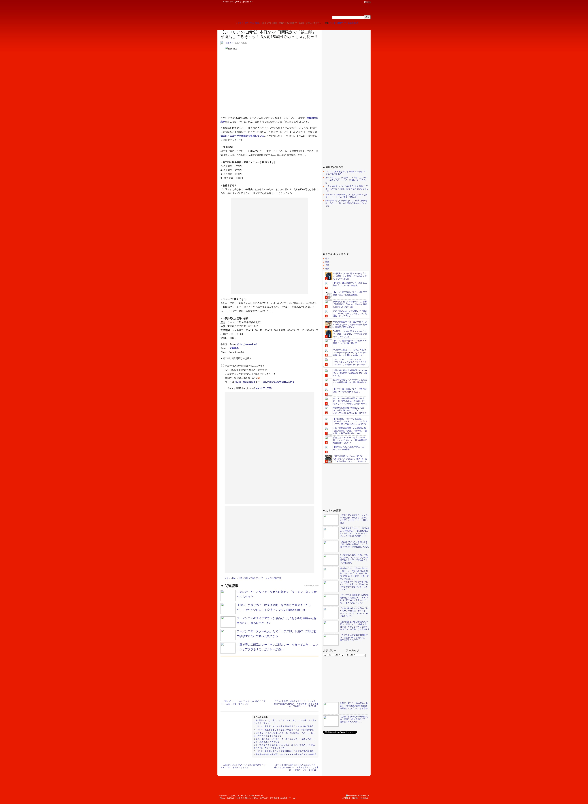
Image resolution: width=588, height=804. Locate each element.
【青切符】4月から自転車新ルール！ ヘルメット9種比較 (349, 448)
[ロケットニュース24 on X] (345, 2)
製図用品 (355, 798)
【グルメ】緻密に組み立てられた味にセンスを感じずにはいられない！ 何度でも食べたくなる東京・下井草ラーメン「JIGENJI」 (296, 704)
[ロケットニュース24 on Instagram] (354, 2)
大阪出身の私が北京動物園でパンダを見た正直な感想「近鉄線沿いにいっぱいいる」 (350, 373)
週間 (327, 262)
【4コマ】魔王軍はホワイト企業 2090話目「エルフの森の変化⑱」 (285, 726)
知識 (246, 578)
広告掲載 (274, 798)
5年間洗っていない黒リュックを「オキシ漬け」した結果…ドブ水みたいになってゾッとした (350, 276)
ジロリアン (255, 578)
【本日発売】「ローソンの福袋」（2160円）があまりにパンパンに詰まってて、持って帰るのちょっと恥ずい (350, 421)
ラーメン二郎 (267, 578)
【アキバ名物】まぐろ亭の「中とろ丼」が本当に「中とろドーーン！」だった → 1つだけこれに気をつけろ (354, 612)
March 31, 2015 (263, 388)
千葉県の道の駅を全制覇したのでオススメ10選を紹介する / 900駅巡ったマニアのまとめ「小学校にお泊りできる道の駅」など (285, 755)
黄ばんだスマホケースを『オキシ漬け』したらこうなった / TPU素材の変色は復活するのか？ (350, 440)
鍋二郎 (278, 578)
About (222, 798)
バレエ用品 (364, 798)
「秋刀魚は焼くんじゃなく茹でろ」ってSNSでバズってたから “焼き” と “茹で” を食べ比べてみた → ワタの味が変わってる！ (346, 460)
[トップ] (234, 23)
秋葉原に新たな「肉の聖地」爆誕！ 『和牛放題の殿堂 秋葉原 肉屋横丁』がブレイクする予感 (354, 706)
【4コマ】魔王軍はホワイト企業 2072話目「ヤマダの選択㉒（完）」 (350, 390)
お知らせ (231, 798)
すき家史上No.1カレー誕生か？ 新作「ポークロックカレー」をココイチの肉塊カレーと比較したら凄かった (350, 352)
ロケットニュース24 (253, 11)
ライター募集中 (336, 23)
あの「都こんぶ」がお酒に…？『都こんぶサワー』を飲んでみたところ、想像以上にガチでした (346, 180)
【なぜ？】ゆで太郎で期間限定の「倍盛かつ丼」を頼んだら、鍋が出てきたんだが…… (354, 637)
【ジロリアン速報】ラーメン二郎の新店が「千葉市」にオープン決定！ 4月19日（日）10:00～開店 (354, 519)
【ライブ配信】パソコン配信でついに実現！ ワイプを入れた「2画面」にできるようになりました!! (346, 188)
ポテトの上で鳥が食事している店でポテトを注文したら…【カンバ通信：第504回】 (346, 195)
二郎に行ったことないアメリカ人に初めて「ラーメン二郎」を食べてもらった (243, 702)
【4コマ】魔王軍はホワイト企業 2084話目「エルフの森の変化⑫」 (350, 341)
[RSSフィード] (362, 2)
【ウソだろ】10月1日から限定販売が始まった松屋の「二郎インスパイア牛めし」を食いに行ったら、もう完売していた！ (354, 599)
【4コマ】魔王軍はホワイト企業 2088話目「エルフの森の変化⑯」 (285, 751)
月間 (327, 265)
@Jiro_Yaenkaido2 (247, 344)
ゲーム (292, 798)
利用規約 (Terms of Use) (247, 798)
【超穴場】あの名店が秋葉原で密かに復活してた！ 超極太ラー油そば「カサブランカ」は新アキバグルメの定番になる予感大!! (354, 626)
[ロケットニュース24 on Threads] (351, 2)
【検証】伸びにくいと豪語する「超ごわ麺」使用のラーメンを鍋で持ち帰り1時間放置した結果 (354, 544)
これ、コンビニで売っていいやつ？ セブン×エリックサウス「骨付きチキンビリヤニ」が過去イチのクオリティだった (346, 363)
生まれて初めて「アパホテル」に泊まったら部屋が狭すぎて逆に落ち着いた (350, 381)
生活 (240, 578)
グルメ (227, 578)
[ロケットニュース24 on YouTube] (359, 2)
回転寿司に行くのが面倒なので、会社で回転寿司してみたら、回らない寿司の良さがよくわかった (346, 203)
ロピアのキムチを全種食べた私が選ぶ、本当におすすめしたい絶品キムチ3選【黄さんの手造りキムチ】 (284, 746)
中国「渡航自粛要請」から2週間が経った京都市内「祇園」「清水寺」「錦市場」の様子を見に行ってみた (350, 430)
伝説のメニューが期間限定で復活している (242, 135)
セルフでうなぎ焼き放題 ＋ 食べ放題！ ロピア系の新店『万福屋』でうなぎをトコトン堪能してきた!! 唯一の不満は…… (346, 402)
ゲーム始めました (351, 23)
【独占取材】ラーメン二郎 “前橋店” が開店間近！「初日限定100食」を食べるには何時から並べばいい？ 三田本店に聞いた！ (354, 532)
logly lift (315, 586)
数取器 (347, 798)
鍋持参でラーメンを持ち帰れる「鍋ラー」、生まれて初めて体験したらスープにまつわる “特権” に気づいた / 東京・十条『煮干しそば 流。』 (354, 573)
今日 (327, 258)
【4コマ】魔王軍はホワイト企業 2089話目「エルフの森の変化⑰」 (285, 730)
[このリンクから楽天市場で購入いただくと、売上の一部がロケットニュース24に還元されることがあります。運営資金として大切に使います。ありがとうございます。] (342, 2)
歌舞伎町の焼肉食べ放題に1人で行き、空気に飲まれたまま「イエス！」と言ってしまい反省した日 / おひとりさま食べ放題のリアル (346, 412)
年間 (327, 268)
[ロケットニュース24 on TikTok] (357, 2)
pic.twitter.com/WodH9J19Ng (278, 382)
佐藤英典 (230, 43)
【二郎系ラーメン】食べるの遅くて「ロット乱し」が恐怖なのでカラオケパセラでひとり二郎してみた (354, 586)
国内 (234, 578)
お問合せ (264, 798)
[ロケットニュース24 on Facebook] (348, 2)
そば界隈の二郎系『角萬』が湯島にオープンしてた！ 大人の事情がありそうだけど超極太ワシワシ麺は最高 (354, 559)
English (368, 2)
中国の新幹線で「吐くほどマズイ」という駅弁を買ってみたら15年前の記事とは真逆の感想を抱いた (350, 324)
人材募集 (283, 798)
